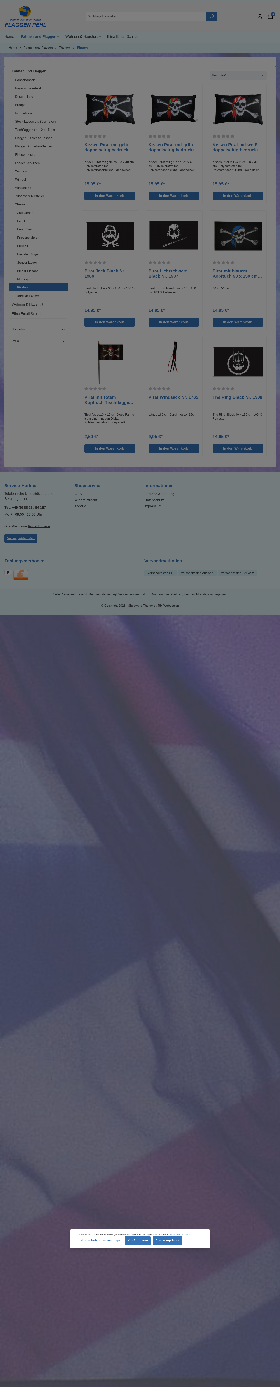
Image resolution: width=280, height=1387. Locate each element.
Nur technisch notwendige (100, 1240)
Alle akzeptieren (167, 1240)
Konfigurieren (138, 1240)
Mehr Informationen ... (181, 1234)
